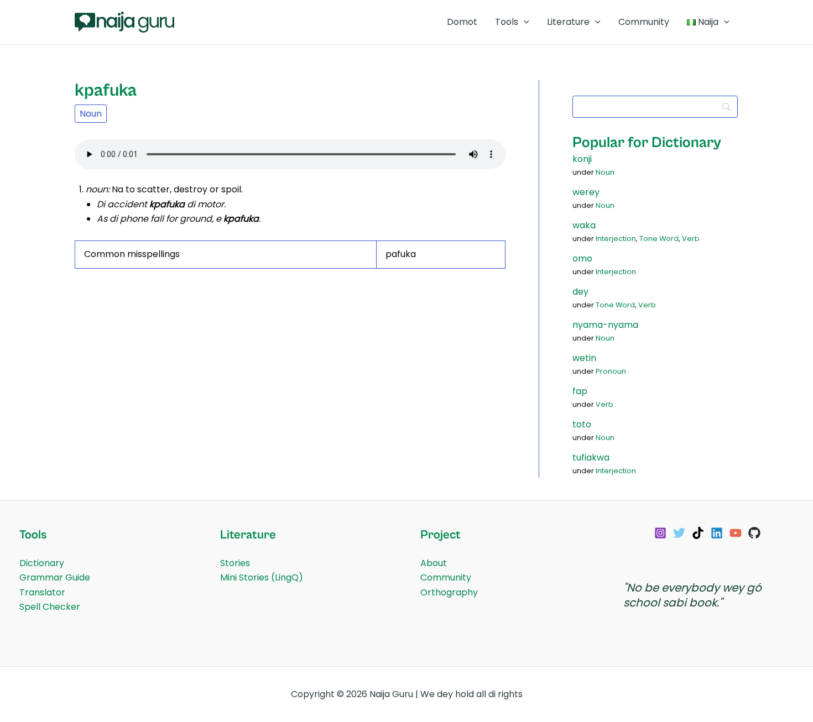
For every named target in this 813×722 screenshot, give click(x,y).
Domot (462, 21)
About (433, 563)
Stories (235, 563)
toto (581, 424)
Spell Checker (49, 606)
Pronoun (611, 371)
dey (580, 291)
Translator (42, 592)
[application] (523, 22)
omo (582, 258)
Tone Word (659, 238)
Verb (691, 238)
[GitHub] (754, 533)
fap (579, 391)
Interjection (616, 238)
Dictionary (41, 563)
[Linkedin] (717, 533)
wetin (584, 358)
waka (584, 225)
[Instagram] (660, 533)
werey (586, 192)
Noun (91, 113)
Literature (568, 21)
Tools (506, 21)
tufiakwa (590, 457)
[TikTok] (698, 533)
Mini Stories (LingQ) (261, 577)
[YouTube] (735, 533)
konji (582, 159)
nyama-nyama (605, 324)
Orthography (449, 592)
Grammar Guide (54, 577)
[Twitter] (679, 533)
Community (643, 21)
